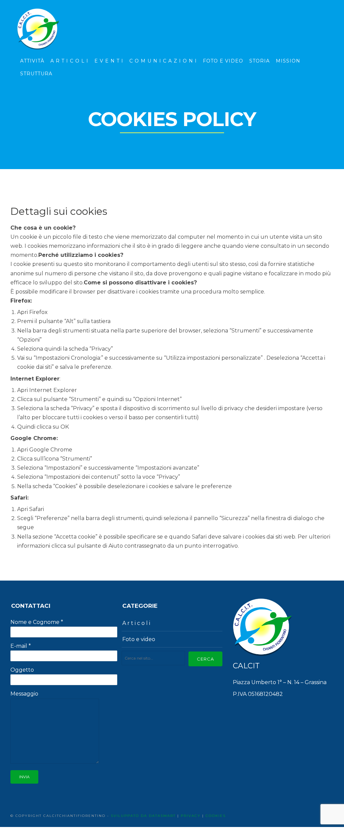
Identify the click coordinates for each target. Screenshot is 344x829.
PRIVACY (191, 816)
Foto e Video (223, 61)
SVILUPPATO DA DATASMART (143, 816)
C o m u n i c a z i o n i (163, 61)
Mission (288, 61)
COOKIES (216, 816)
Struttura (36, 74)
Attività (32, 61)
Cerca (205, 659)
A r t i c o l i (69, 61)
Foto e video (138, 639)
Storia (259, 61)
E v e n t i (108, 61)
